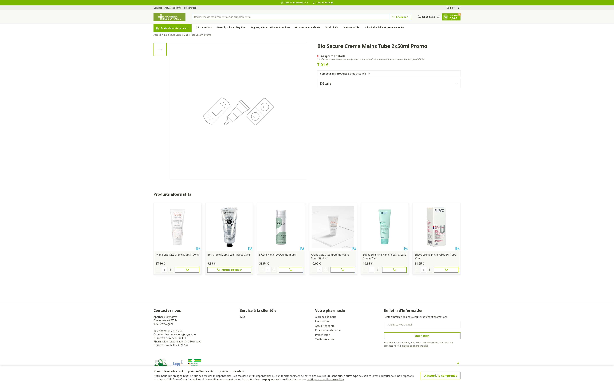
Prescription (190, 7)
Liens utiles (322, 321)
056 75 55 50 (175, 331)
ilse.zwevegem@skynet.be (180, 334)
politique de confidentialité (414, 345)
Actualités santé (173, 7)
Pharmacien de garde (328, 330)
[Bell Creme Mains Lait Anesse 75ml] (229, 227)
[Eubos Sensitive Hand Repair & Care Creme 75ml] (385, 227)
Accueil (157, 34)
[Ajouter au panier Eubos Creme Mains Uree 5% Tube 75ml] (446, 270)
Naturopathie (351, 27)
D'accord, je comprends (440, 375)
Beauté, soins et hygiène (231, 27)
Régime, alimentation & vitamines (270, 27)
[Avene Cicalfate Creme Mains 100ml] (177, 227)
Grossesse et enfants (307, 27)
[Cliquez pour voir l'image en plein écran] (238, 111)
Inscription (422, 335)
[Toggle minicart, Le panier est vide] (445, 17)
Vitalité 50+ (331, 27)
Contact (158, 7)
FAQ (242, 317)
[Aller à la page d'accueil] (169, 17)
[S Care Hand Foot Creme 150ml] (281, 227)
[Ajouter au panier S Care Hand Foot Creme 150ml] (291, 270)
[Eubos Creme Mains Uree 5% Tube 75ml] (436, 227)
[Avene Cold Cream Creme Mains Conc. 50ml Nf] (333, 227)
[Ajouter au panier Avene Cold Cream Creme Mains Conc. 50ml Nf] (343, 270)
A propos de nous (325, 317)
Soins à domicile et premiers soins (384, 27)
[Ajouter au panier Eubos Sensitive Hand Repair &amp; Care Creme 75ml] (394, 270)
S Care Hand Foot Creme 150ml (277, 254)
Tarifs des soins (324, 339)
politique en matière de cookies (325, 379)
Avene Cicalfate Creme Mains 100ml (177, 254)
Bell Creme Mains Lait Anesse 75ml (228, 254)
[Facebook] (458, 363)
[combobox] (290, 17)
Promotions (205, 27)
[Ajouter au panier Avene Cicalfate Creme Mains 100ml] (187, 270)
